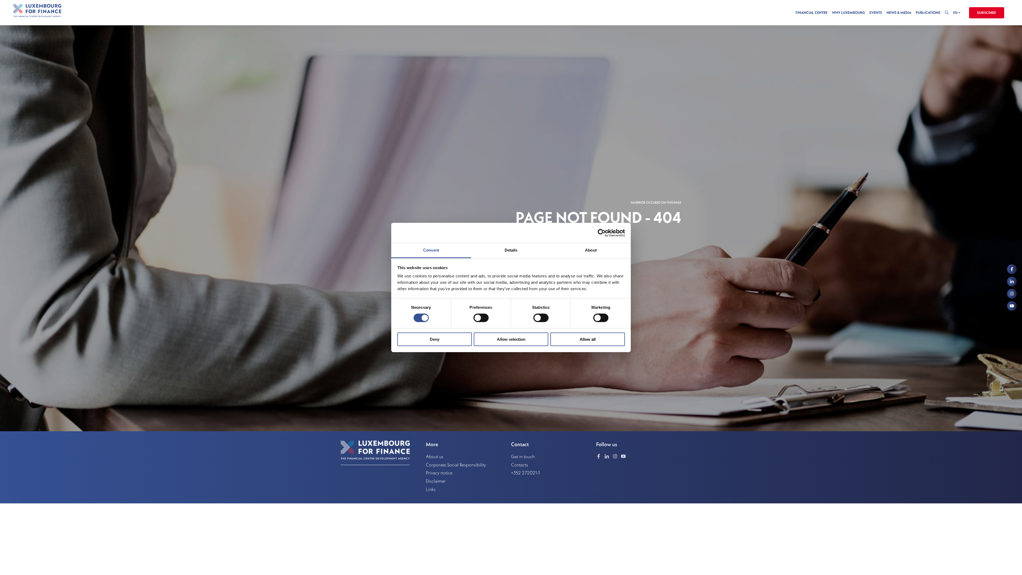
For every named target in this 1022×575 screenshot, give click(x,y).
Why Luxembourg (848, 12)
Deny (434, 339)
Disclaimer (436, 481)
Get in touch (523, 456)
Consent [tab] (431, 250)
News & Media (899, 12)
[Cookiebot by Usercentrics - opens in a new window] (601, 233)
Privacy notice (439, 473)
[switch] (481, 318)
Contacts (519, 465)
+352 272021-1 (525, 473)
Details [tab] (511, 250)
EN (955, 13)
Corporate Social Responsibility (456, 465)
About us (434, 456)
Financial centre (811, 12)
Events (875, 12)
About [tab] (591, 250)
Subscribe (986, 13)
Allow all (588, 339)
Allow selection (511, 339)
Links (431, 489)
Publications (928, 12)
